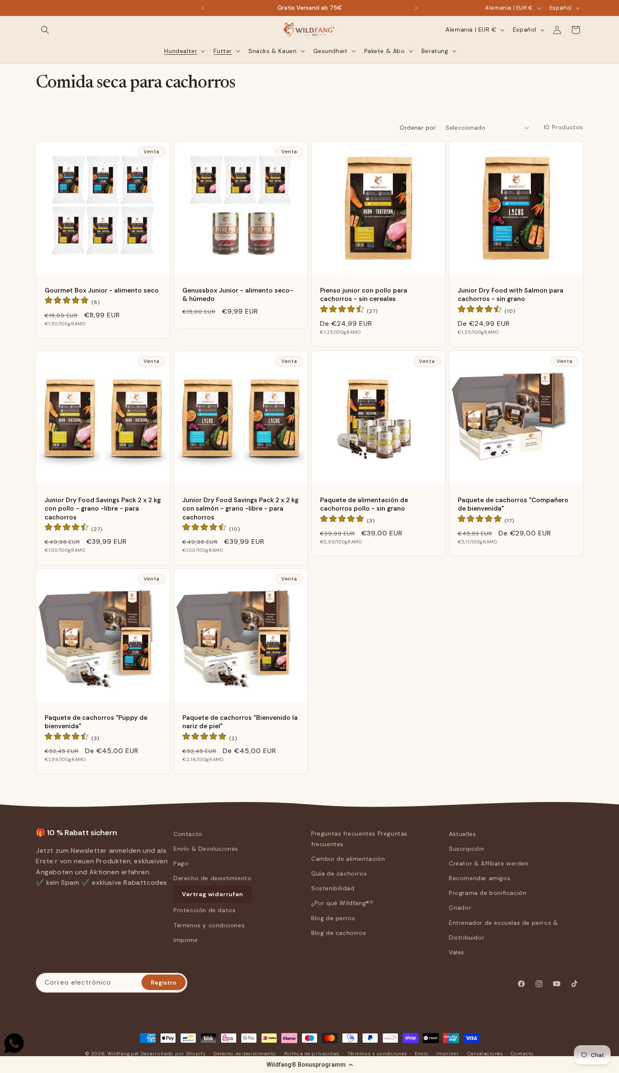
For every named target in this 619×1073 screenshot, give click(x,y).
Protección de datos (204, 910)
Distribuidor (466, 937)
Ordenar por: (418, 127)
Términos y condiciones (209, 925)
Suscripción (466, 848)
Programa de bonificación (487, 893)
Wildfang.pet (123, 1054)
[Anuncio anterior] (203, 8)
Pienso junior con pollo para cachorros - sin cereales (363, 294)
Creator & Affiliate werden (488, 863)
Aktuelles (462, 834)
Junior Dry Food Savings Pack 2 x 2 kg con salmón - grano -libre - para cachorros (240, 509)
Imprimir (185, 940)
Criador (460, 908)
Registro (163, 982)
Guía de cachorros (339, 873)
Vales (456, 952)
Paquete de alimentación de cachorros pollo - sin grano (364, 504)
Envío (422, 1053)
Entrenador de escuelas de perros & (503, 923)
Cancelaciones (485, 1053)
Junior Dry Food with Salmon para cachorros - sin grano (510, 294)
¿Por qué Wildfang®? (342, 903)
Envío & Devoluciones (205, 848)
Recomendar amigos (479, 878)
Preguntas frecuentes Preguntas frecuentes (359, 839)
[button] (309, 1064)
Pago (180, 863)
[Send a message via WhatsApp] (14, 1043)
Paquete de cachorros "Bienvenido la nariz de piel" (240, 722)
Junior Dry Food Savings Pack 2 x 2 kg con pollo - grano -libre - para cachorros (103, 509)
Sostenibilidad (332, 888)
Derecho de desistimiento (212, 878)
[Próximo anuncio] (416, 8)
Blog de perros (333, 918)
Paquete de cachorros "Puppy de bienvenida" (96, 722)
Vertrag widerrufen (212, 894)
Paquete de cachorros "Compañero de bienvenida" (513, 504)
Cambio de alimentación (348, 859)
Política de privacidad (311, 1053)
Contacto (188, 834)
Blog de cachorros (338, 933)
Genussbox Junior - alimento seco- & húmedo (237, 294)
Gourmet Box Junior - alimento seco (102, 290)
